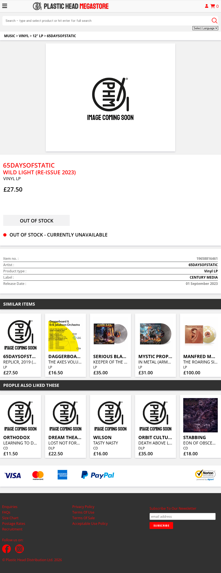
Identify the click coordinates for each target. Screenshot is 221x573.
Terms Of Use (83, 512)
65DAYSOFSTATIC (61, 35)
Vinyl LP (211, 271)
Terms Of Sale (83, 518)
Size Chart (10, 518)
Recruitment (12, 529)
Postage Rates (13, 523)
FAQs (6, 512)
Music (9, 35)
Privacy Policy (83, 506)
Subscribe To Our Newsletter (173, 508)
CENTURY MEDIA (204, 277)
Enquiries (9, 506)
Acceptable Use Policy (90, 523)
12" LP (38, 35)
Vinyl (24, 35)
